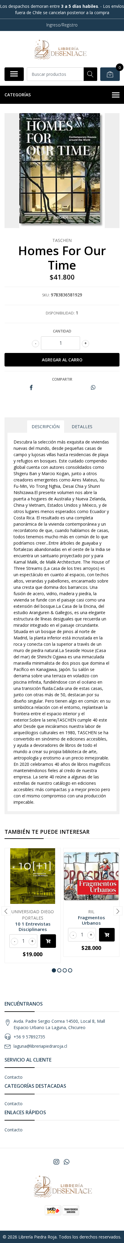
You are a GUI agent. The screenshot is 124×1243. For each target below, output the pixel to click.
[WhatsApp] (66, 1162)
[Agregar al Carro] (48, 941)
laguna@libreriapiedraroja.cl (40, 1046)
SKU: (46, 295)
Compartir (62, 379)
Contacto (14, 1077)
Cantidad (62, 331)
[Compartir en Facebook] (31, 388)
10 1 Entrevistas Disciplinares (33, 926)
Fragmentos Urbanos (91, 920)
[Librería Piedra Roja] (60, 49)
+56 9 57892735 (29, 1037)
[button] (54, 970)
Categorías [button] (18, 94)
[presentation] (6, 910)
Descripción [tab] (46, 426)
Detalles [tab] (82, 426)
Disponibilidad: (60, 313)
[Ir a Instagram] (56, 1162)
